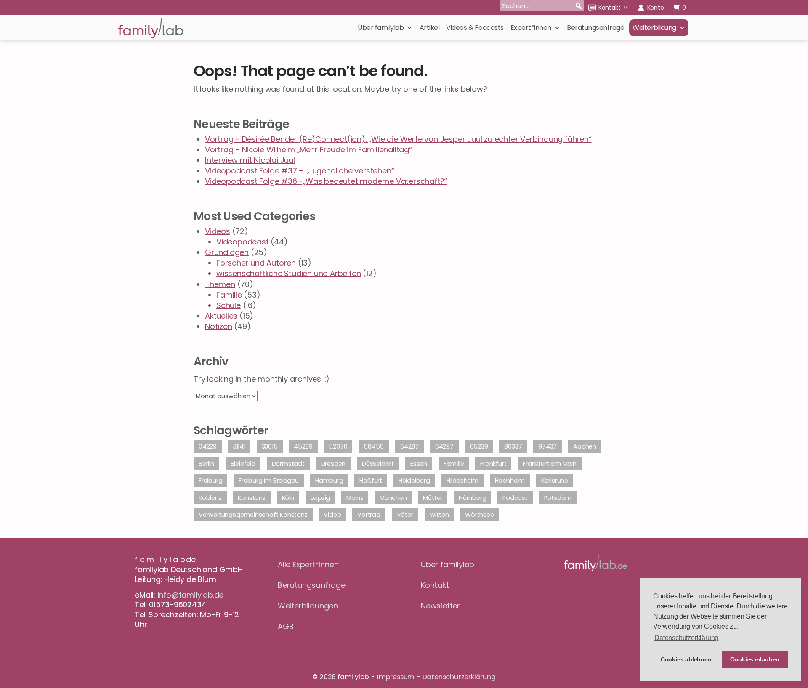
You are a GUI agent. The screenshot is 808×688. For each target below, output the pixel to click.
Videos (217, 231)
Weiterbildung (654, 27)
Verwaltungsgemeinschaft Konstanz (253, 514)
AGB (285, 626)
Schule (228, 305)
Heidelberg (414, 480)
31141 (239, 446)
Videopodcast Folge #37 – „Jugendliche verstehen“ (299, 170)
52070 (338, 446)
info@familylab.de (190, 595)
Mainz (354, 498)
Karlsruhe (554, 480)
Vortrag (368, 514)
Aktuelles (221, 316)
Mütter (432, 498)
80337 (513, 446)
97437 (547, 446)
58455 (374, 446)
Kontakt (609, 7)
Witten (439, 514)
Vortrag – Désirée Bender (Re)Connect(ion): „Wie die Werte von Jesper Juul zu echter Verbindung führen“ (398, 139)
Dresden (333, 464)
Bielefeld (243, 464)
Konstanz (251, 498)
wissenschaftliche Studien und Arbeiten (288, 273)
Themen (220, 284)
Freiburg (210, 480)
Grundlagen (227, 252)
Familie (229, 295)
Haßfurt (370, 480)
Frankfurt (493, 464)
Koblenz (210, 498)
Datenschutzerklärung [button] (686, 637)
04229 (208, 446)
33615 (270, 446)
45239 (303, 446)
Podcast (515, 498)
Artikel (430, 27)
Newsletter (440, 605)
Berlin (206, 464)
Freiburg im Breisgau (269, 480)
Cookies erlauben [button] (754, 659)
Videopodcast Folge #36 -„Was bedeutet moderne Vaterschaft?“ (326, 181)
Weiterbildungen (308, 605)
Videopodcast (242, 241)
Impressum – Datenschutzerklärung (436, 677)
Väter (405, 514)
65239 (479, 446)
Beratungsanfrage (595, 27)
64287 (409, 446)
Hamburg (329, 480)
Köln (288, 498)
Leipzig (320, 498)
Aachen (584, 446)
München (393, 498)
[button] (578, 5)
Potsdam (558, 498)
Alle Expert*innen (308, 564)
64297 (444, 446)
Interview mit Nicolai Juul (250, 160)
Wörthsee (479, 514)
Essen (418, 464)
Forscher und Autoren (256, 263)
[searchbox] (542, 5)
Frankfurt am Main (550, 464)
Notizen (218, 326)
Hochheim (510, 480)
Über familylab (381, 27)
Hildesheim (462, 480)
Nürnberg (472, 498)
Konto (655, 7)
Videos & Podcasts (475, 27)
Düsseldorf (378, 464)
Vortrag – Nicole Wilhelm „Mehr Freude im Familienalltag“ (308, 149)
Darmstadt (288, 464)
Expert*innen (530, 27)
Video (332, 514)
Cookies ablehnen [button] (686, 659)
